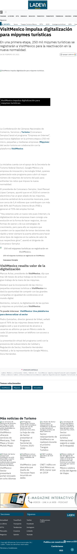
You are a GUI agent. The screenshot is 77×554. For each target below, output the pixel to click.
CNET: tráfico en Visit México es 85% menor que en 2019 (48, 468)
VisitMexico (17, 148)
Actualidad (38, 388)
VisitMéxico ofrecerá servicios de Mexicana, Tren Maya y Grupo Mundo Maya (7, 439)
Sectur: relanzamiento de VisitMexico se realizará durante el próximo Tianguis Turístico (48, 441)
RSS (61, 550)
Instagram (30, 527)
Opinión (16, 535)
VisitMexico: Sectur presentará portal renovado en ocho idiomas (8, 473)
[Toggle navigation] (5, 12)
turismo (27, 388)
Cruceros (68, 16)
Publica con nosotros (53, 542)
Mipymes (44, 141)
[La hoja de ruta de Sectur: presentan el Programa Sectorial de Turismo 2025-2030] (28, 426)
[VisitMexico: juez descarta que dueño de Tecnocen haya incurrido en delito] (28, 458)
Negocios (32, 16)
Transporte (50, 16)
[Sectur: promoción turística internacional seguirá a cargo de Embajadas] (68, 426)
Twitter (29, 520)
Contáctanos (57, 546)
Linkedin (30, 531)
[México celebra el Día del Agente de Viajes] (68, 459)
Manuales (24, 16)
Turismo (25, 131)
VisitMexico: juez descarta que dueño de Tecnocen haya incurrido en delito (28, 471)
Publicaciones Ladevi (45, 521)
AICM (47, 24)
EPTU (17, 16)
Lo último (11, 16)
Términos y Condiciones (8, 548)
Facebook (30, 524)
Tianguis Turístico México (29, 24)
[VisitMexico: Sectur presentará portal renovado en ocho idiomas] (8, 459)
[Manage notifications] (72, 549)
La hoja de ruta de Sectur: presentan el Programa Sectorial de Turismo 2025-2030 (27, 440)
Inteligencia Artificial (58, 24)
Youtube (30, 535)
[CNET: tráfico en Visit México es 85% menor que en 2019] (48, 458)
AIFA (69, 24)
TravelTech (40, 16)
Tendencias (59, 16)
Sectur (16, 24)
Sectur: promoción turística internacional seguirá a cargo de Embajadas (67, 439)
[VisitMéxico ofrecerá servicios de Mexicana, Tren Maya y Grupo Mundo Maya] (8, 426)
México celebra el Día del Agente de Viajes (68, 470)
